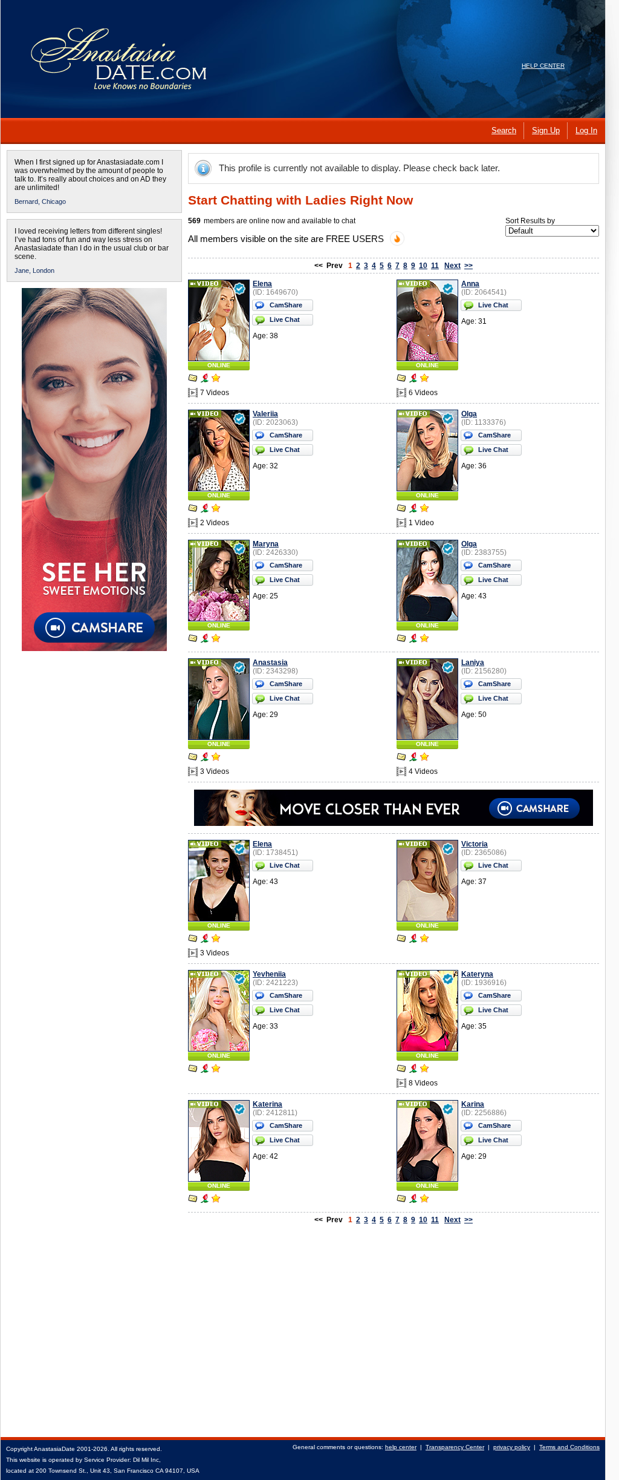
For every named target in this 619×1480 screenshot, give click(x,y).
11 (435, 265)
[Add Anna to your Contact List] (424, 379)
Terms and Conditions (569, 1447)
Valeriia (265, 414)
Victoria (474, 844)
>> (468, 265)
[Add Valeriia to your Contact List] (216, 509)
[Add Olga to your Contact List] (424, 509)
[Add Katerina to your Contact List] (216, 1200)
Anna (470, 284)
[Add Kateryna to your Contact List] (424, 1070)
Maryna (266, 544)
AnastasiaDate (54, 1449)
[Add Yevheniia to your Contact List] (216, 1070)
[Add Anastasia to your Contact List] (216, 758)
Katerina (267, 1104)
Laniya (472, 662)
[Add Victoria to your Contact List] (424, 940)
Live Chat (285, 319)
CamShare (286, 305)
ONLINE (218, 365)
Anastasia (270, 662)
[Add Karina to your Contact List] (424, 1200)
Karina (472, 1104)
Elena (262, 284)
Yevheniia (269, 974)
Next (452, 265)
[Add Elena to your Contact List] (216, 379)
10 (423, 265)
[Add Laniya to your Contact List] (424, 758)
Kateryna (477, 974)
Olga (469, 414)
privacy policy (511, 1447)
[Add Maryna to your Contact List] (216, 640)
